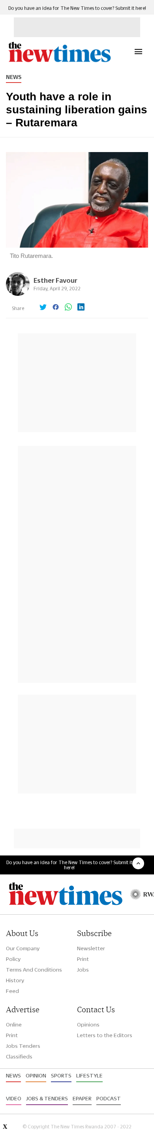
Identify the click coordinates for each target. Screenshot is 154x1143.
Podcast (108, 1098)
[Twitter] (43, 308)
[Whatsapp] (68, 308)
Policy (13, 959)
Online (14, 1024)
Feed (12, 991)
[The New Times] (59, 61)
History (15, 980)
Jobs (83, 969)
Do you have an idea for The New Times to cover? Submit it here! (77, 8)
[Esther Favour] (18, 293)
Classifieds (19, 1056)
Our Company (22, 948)
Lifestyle (89, 1075)
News (13, 77)
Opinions (88, 1024)
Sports (61, 1075)
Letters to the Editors (104, 1035)
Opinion (36, 1075)
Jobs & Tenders (47, 1098)
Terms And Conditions (34, 969)
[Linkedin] (81, 308)
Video (13, 1098)
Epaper (82, 1098)
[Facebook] (55, 308)
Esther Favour (55, 280)
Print (83, 959)
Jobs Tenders (23, 1046)
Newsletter (91, 948)
